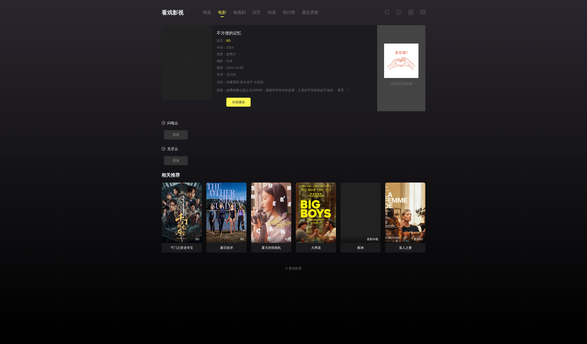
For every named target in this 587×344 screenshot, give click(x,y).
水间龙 (258, 82)
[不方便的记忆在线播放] (187, 63)
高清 (176, 134)
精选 (207, 12)
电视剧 (239, 12)
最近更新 (310, 12)
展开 (342, 90)
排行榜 (289, 12)
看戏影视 (173, 12)
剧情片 (231, 54)
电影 (222, 12)
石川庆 (231, 74)
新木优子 (246, 82)
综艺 (256, 12)
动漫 (272, 12)
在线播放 (238, 102)
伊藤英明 (232, 82)
